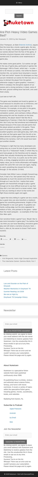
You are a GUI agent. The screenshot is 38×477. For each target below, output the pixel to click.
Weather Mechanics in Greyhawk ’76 (17, 289)
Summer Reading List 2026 (14, 291)
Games (4, 255)
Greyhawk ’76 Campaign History (15, 297)
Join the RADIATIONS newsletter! (18, 331)
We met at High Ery (11, 294)
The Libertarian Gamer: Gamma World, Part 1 (19, 261)
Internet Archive (25, 45)
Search (19, 16)
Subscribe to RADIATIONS (15, 442)
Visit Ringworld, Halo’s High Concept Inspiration (19, 258)
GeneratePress (29, 474)
